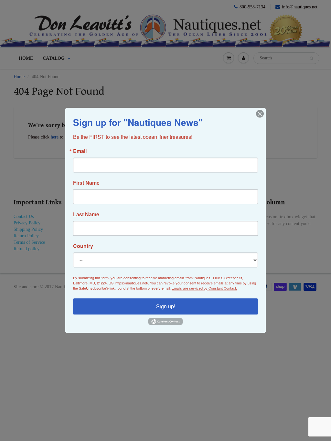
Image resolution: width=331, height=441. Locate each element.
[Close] (260, 114)
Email (80, 151)
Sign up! (165, 306)
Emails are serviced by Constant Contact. (204, 288)
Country (83, 246)
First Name (86, 182)
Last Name (86, 214)
